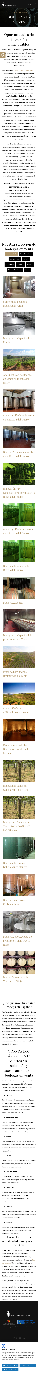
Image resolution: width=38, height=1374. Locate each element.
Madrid (30, 264)
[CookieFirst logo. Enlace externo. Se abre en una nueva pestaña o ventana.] (3, 1346)
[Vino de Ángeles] (9, 4)
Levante (20, 264)
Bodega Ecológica (13, 602)
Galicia (25, 259)
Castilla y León (26, 254)
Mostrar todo (11, 254)
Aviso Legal (19, 1338)
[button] (2, 55)
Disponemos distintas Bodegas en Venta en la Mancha (16, 749)
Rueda (27, 270)
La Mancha (10, 264)
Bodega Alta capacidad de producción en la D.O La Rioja (17, 940)
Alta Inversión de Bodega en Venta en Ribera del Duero (17, 378)
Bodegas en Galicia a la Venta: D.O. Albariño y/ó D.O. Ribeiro (16, 826)
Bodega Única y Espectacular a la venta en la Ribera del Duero (19, 492)
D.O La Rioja (15, 259)
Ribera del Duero (15, 270)
